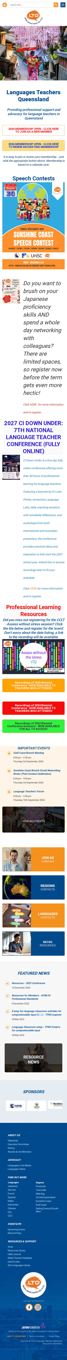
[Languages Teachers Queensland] (34, 17)
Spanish (12, 1197)
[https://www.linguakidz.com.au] (29, 1105)
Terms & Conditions (37, 1336)
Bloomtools (57, 1344)
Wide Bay (40, 1194)
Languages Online (16, 1169)
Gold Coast (41, 1205)
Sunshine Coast (43, 1201)
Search (56, 4)
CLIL (10, 1212)
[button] (33, 130)
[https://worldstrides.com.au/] (50, 1104)
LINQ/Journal (14, 1254)
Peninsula (40, 1186)
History (11, 1148)
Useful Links (14, 1261)
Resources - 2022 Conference (28, 983)
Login (4, 4)
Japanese (13, 1186)
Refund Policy (14, 1233)
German (12, 1190)
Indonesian (13, 1204)
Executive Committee (18, 1144)
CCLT (10, 1216)
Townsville (41, 1190)
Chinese (12, 1208)
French (11, 1193)
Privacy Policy (54, 1336)
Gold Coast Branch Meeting (28, 752)
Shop (10, 1247)
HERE (33, 588)
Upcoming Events (16, 1229)
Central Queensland (45, 1197)
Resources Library (16, 1250)
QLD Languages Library (19, 1265)
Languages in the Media (19, 1165)
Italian (11, 1201)
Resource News (33, 1057)
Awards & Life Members (19, 1152)
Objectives (13, 1140)
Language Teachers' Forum (28, 791)
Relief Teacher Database (20, 1258)
